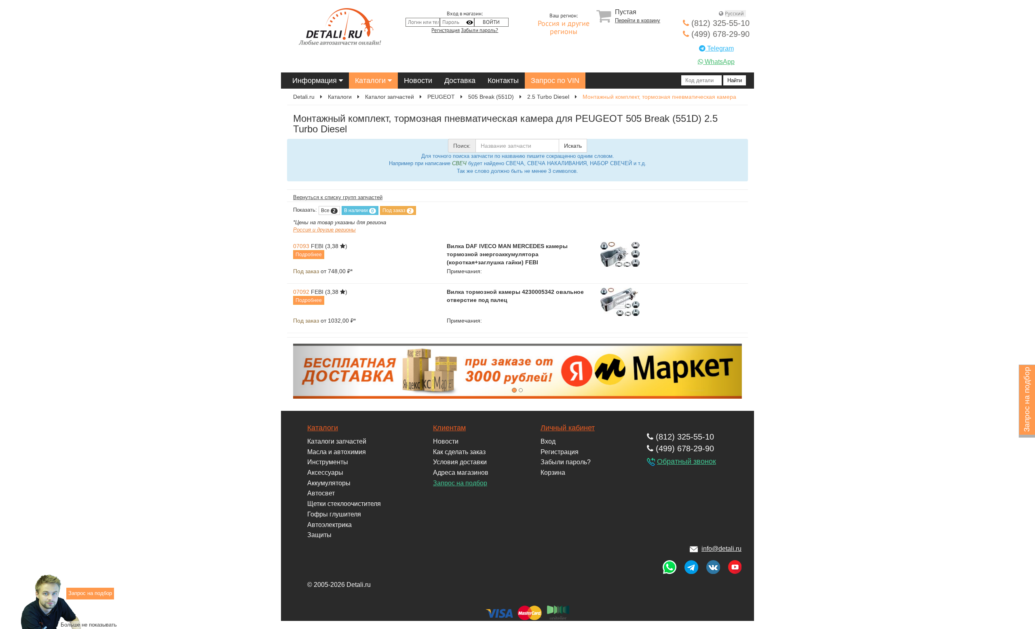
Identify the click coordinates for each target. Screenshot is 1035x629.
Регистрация (445, 30)
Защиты (319, 534)
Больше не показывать (89, 624)
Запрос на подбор (460, 483)
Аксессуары (325, 472)
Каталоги (371, 80)
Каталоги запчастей (336, 441)
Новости (418, 80)
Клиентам (449, 428)
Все (328, 211)
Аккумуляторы (329, 483)
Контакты (503, 80)
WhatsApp (719, 61)
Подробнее (309, 254)
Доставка (459, 80)
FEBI (317, 246)
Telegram (719, 48)
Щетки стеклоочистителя (344, 503)
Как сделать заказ (459, 451)
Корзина (553, 472)
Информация (315, 80)
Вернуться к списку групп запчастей (337, 197)
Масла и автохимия (336, 451)
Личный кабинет (568, 428)
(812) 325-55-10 (719, 23)
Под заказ (397, 211)
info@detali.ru (721, 548)
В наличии (359, 211)
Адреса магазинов (460, 472)
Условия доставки (460, 462)
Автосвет (321, 493)
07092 (301, 292)
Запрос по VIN (555, 80)
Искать (573, 145)
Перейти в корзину (637, 20)
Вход (548, 441)
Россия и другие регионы (563, 28)
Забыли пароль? (479, 30)
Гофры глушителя (334, 514)
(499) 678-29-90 (719, 34)
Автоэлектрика (329, 524)
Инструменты (327, 462)
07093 (301, 246)
